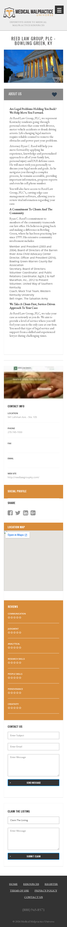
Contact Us (33, 897)
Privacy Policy (46, 890)
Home (13, 884)
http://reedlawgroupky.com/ (24, 477)
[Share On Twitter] (18, 513)
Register (51, 884)
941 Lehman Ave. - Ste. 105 (22, 417)
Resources (31, 884)
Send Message (34, 782)
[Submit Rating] (9, 617)
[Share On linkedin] (25, 513)
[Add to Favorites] (55, 94)
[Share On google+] (33, 513)
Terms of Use (19, 890)
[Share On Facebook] (10, 513)
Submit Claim (34, 856)
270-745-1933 (15, 432)
